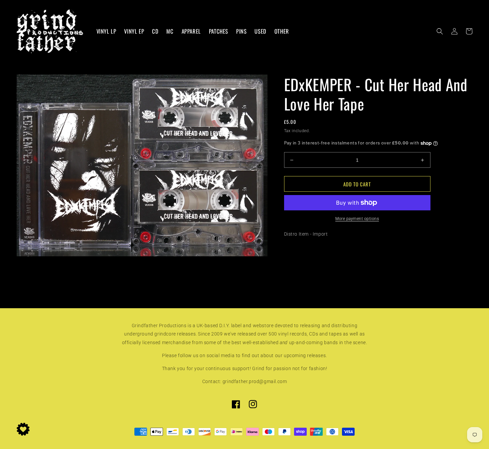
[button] (439, 31)
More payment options (357, 218)
